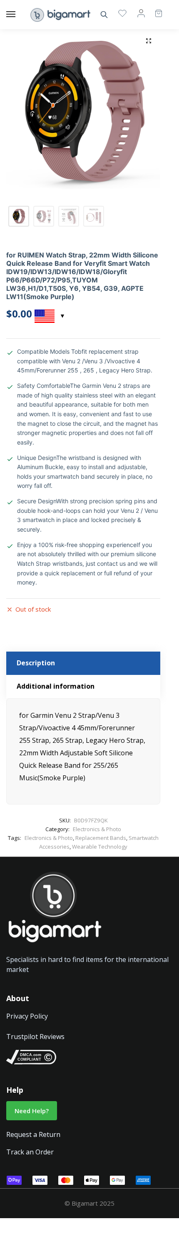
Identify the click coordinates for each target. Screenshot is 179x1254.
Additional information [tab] (55, 686)
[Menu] (18, 14)
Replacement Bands (100, 838)
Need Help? (32, 1111)
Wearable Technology (99, 846)
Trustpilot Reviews (35, 1036)
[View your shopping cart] (154, 9)
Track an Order (30, 1152)
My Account (141, 13)
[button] (148, 41)
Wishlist (122, 13)
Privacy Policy (27, 1016)
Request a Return (33, 1134)
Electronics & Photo (97, 829)
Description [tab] (36, 662)
